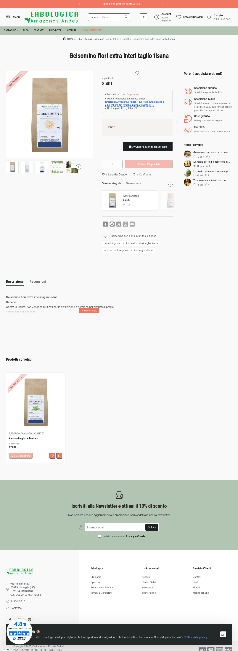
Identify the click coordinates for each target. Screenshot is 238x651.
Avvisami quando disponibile (149, 146)
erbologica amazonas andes (130, 98)
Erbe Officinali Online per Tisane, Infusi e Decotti (103, 39)
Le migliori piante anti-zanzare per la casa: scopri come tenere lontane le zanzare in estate (212, 171)
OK (223, 634)
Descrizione (15, 281)
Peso (111, 126)
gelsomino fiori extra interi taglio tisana (133, 235)
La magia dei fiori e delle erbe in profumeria (212, 161)
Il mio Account (150, 568)
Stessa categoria (111, 183)
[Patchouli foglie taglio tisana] (36, 402)
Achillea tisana (131, 195)
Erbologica (97, 568)
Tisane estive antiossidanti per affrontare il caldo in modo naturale (212, 180)
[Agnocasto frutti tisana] (171, 200)
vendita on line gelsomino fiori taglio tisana (128, 250)
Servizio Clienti (202, 568)
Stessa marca (133, 183)
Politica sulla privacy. (196, 637)
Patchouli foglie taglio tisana (23, 438)
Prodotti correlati (19, 359)
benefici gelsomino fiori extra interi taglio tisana (131, 243)
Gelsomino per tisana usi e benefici (212, 152)
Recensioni (38, 281)
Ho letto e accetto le (123, 536)
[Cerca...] (126, 17)
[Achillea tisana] (112, 200)
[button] (163, 4)
